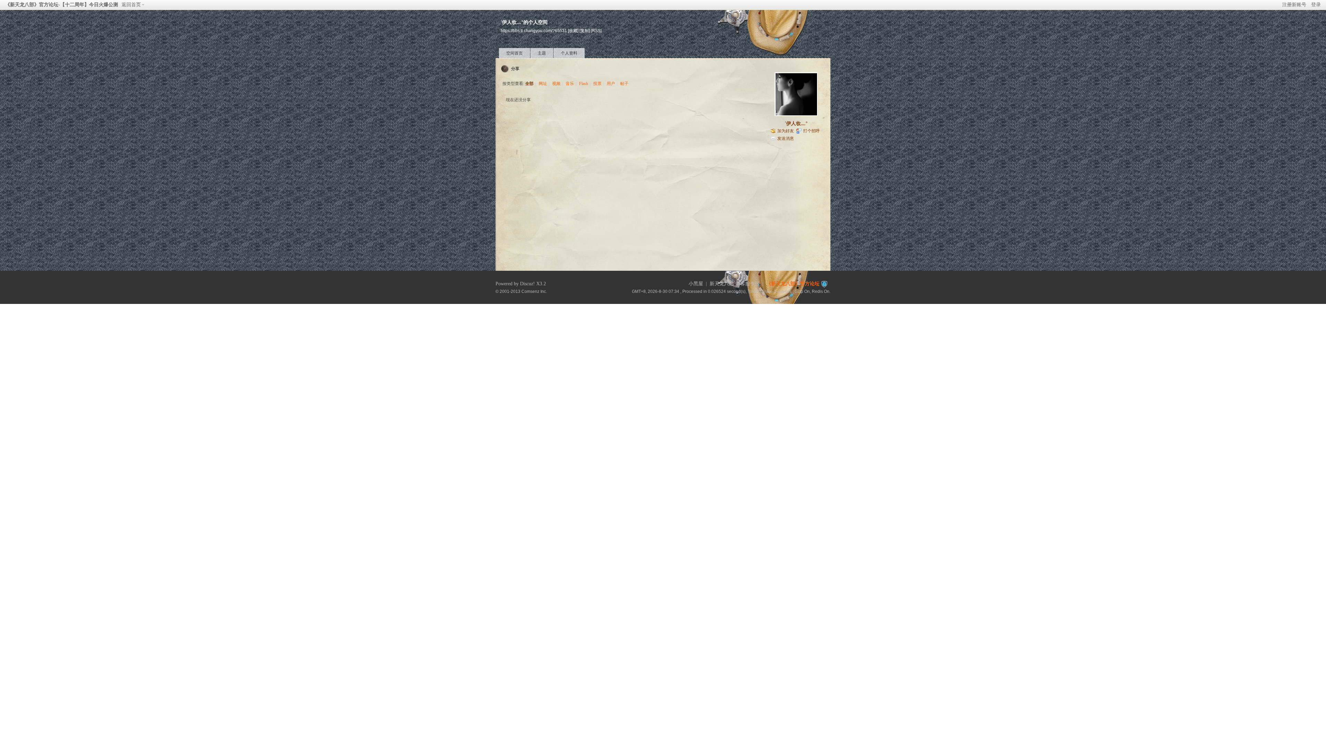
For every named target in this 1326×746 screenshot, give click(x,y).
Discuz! (527, 283)
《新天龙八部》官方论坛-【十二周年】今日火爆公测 (61, 4)
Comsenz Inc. (534, 291)
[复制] (584, 30)
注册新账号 (1294, 4)
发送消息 (785, 138)
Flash (583, 83)
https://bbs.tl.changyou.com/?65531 (534, 30)
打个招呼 (811, 130)
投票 (597, 83)
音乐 (570, 83)
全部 (529, 83)
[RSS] (596, 30)
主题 (542, 53)
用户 (611, 83)
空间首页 (514, 53)
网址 (543, 83)
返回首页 (131, 4)
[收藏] (573, 30)
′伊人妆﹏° (796, 123)
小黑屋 (696, 283)
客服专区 (750, 283)
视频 (556, 83)
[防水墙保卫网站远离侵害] (824, 283)
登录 (1316, 4)
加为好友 (785, 130)
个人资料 (569, 53)
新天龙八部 (722, 283)
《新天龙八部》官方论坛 (792, 283)
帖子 (624, 83)
